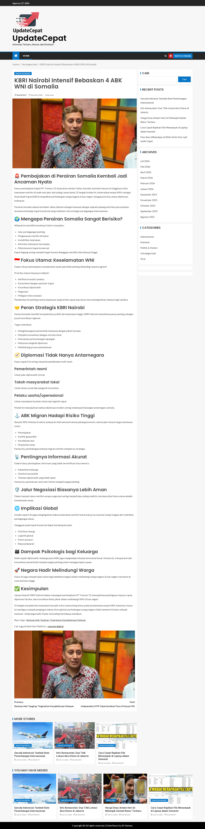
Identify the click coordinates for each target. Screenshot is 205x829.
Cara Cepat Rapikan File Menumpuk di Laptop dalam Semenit (113, 756)
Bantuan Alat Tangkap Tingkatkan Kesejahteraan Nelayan (56, 620)
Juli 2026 (145, 160)
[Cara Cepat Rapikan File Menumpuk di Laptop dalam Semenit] (116, 735)
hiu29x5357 (22, 95)
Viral (142, 258)
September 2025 (149, 211)
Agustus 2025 (147, 216)
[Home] (16, 56)
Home (26, 55)
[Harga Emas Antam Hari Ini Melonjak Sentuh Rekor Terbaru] (125, 789)
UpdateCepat (39, 38)
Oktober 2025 (147, 205)
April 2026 (145, 172)
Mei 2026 (145, 166)
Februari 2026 (147, 183)
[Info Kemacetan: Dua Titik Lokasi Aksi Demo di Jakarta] (74, 735)
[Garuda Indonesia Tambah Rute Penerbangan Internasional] (32, 735)
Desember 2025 (148, 194)
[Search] (165, 56)
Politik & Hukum (148, 247)
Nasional (144, 242)
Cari (145, 73)
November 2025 (148, 200)
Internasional (147, 236)
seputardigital (55, 626)
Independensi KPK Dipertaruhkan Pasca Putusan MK (108, 703)
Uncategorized (23, 73)
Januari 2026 (147, 188)
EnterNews (112, 825)
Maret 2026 (146, 177)
